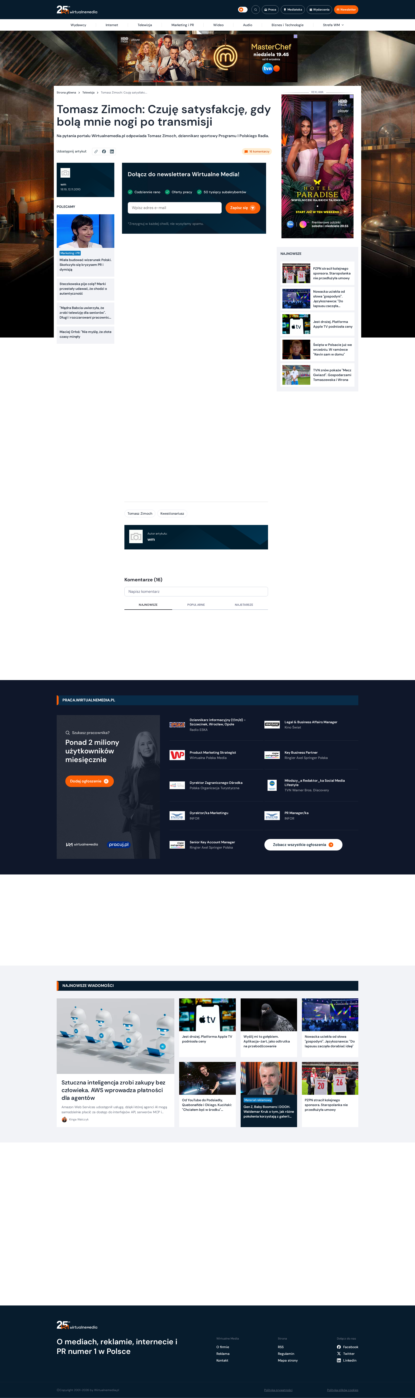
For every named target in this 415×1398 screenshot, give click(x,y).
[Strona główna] (77, 10)
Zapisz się (239, 207)
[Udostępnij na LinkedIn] (112, 151)
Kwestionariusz (172, 513)
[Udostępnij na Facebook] (106, 151)
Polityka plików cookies (342, 1390)
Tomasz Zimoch (140, 513)
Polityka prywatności (278, 1390)
